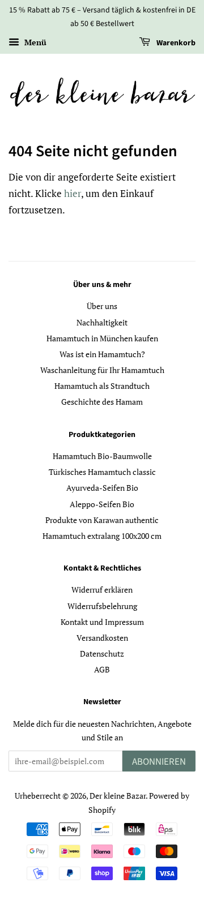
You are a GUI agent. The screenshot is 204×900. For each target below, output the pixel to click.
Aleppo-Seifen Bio (102, 504)
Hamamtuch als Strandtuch (102, 385)
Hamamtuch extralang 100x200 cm (102, 535)
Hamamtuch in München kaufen (102, 338)
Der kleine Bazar (118, 795)
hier (72, 193)
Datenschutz (102, 653)
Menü (34, 42)
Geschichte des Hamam (102, 401)
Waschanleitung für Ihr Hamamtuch (102, 370)
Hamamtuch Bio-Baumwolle (102, 456)
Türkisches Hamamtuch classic (102, 471)
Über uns (102, 306)
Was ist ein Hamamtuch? (102, 354)
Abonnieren (159, 762)
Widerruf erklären (102, 589)
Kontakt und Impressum (102, 621)
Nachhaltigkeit (102, 322)
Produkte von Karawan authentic (102, 520)
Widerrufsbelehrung (102, 606)
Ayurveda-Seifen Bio (102, 487)
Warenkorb (175, 43)
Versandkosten (102, 637)
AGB (102, 669)
